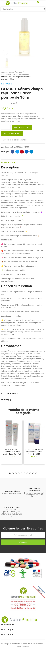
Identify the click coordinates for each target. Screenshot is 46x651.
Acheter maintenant (12, 133)
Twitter (17, 152)
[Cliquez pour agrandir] (5, 52)
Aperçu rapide (16, 429)
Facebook (12, 152)
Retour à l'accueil (40, 75)
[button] (10, 473)
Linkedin (27, 152)
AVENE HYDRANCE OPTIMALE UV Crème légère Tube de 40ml (12, 451)
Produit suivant (43, 75)
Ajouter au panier (21, 127)
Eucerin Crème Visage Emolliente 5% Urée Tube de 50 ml (34, 451)
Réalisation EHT (23, 646)
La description (8, 162)
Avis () (14, 103)
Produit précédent (37, 75)
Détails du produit (10, 394)
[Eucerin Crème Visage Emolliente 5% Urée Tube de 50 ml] (34, 433)
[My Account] (41, 3)
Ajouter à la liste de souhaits (15, 140)
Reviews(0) (6, 400)
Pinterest (22, 152)
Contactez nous (12, 507)
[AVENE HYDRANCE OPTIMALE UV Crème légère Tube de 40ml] (11, 433)
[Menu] (2, 3)
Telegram (31, 152)
